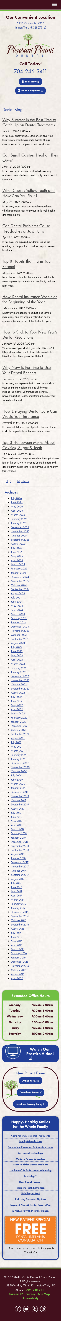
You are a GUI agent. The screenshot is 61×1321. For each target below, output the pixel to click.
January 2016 (18, 957)
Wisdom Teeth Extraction (31, 1187)
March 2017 (17, 899)
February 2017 (19, 904)
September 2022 (20, 688)
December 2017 (19, 862)
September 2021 (20, 734)
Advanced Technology (30, 1153)
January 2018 (18, 858)
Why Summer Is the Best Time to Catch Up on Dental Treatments (29, 122)
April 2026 (17, 510)
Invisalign (30, 1176)
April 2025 (17, 560)
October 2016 (18, 920)
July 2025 (16, 548)
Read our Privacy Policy (29, 1104)
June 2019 (16, 817)
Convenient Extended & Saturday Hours (30, 1147)
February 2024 (19, 618)
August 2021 (18, 738)
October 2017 (18, 870)
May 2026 (17, 506)
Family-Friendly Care (30, 1141)
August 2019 (17, 808)
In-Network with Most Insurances (30, 1210)
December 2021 (20, 726)
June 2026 (17, 502)
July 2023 (16, 647)
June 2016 (16, 937)
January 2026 (18, 523)
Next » (25, 481)
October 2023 (19, 635)
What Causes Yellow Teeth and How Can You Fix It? (28, 193)
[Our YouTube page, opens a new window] (26, 1309)
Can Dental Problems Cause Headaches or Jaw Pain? (26, 228)
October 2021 (18, 730)
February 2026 (19, 519)
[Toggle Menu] (54, 4)
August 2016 (17, 928)
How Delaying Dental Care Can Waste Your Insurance (29, 413)
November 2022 (20, 680)
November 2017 (20, 866)
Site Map (44, 1294)
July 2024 (16, 597)
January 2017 (18, 908)
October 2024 (19, 585)
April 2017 (16, 895)
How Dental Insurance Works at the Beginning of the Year (29, 299)
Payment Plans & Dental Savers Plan (30, 1205)
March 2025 (18, 564)
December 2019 (19, 792)
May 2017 (16, 891)
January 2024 (18, 622)
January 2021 (18, 759)
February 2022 (19, 717)
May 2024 (17, 606)
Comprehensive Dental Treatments (30, 1135)
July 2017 (16, 883)
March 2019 (17, 829)
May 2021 (17, 746)
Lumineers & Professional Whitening (31, 1170)
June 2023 (17, 651)
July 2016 (16, 933)
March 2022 (18, 713)
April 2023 (17, 659)
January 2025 (18, 573)
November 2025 (20, 531)
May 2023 (17, 655)
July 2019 (16, 812)
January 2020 (18, 788)
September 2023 (20, 639)
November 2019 (20, 796)
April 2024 (17, 610)
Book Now (30, 81)
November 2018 (20, 846)
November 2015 (20, 966)
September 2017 (20, 874)
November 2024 (20, 581)
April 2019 (16, 825)
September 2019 (20, 804)
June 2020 (17, 779)
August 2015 (17, 974)
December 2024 (20, 577)
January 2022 (18, 721)
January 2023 (18, 672)
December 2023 (20, 626)
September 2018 (20, 850)
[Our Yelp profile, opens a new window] (35, 1309)
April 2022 (17, 709)
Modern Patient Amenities (30, 1159)
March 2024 (18, 614)
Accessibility (31, 1298)
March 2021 (18, 750)
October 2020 (19, 771)
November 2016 (20, 916)
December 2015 (19, 961)
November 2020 (20, 767)
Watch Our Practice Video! (40, 1051)
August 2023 (18, 643)
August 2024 (18, 593)
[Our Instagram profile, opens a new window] (43, 1309)
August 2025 (18, 544)
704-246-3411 (30, 71)
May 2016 (16, 941)
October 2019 (18, 800)
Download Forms (29, 1092)
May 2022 (17, 705)
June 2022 (17, 701)
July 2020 (16, 775)
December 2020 (20, 763)
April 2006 (17, 978)
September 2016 (20, 924)
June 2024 (17, 601)
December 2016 (19, 912)
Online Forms (29, 1080)
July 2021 (16, 742)
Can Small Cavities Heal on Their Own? (30, 157)
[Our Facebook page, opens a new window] (18, 1309)
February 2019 (19, 833)
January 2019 (18, 837)
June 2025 (17, 552)
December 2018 (19, 842)
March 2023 (18, 664)
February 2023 (19, 668)
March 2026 (18, 515)
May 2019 (16, 821)
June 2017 (16, 887)
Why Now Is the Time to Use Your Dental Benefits (26, 370)
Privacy (30, 1294)
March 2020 (18, 783)
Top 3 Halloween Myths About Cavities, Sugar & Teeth (28, 445)
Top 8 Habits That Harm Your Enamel (27, 263)
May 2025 (17, 556)
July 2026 (16, 498)
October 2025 (19, 535)
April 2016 (16, 945)
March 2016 (17, 949)
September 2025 (20, 539)
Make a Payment (30, 90)
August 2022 (18, 692)
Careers (14, 1294)
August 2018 (17, 854)
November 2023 (20, 630)
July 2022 (16, 697)
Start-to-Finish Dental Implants (30, 1164)
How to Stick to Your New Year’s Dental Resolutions (30, 334)
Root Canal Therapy (30, 1182)
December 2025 (20, 527)
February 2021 (19, 755)
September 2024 (20, 589)
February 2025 (19, 568)
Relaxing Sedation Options (30, 1199)
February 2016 (19, 953)
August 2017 (17, 879)
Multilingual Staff (30, 1193)
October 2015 (18, 970)
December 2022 (20, 676)
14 (18, 481)
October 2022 (19, 684)
